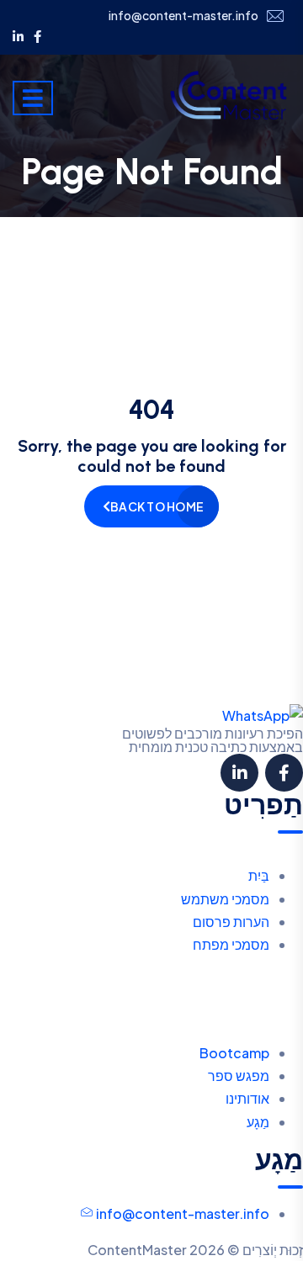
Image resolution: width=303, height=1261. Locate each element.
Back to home (157, 506)
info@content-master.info (183, 15)
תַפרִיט (263, 805)
